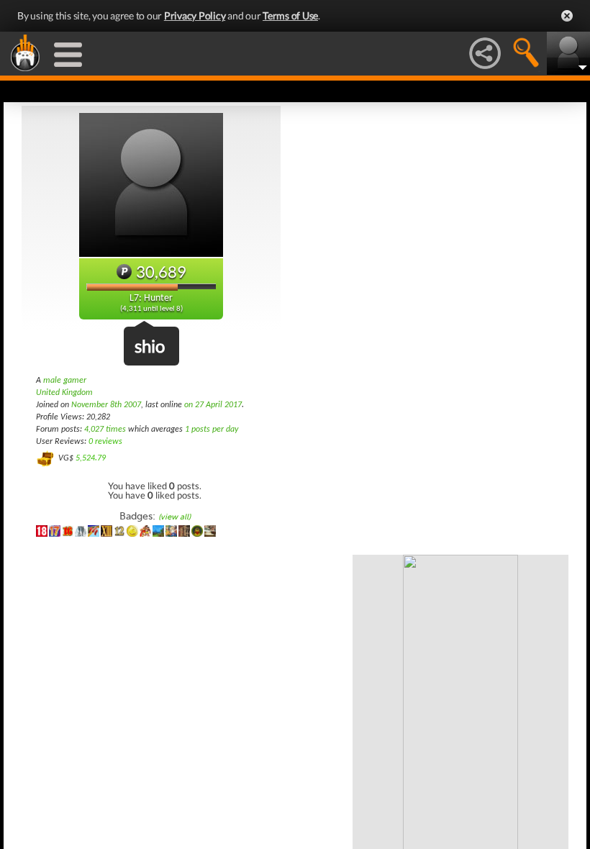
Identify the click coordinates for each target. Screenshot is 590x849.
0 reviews (105, 441)
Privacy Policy (195, 15)
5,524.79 (91, 458)
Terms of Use (290, 15)
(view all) (174, 517)
